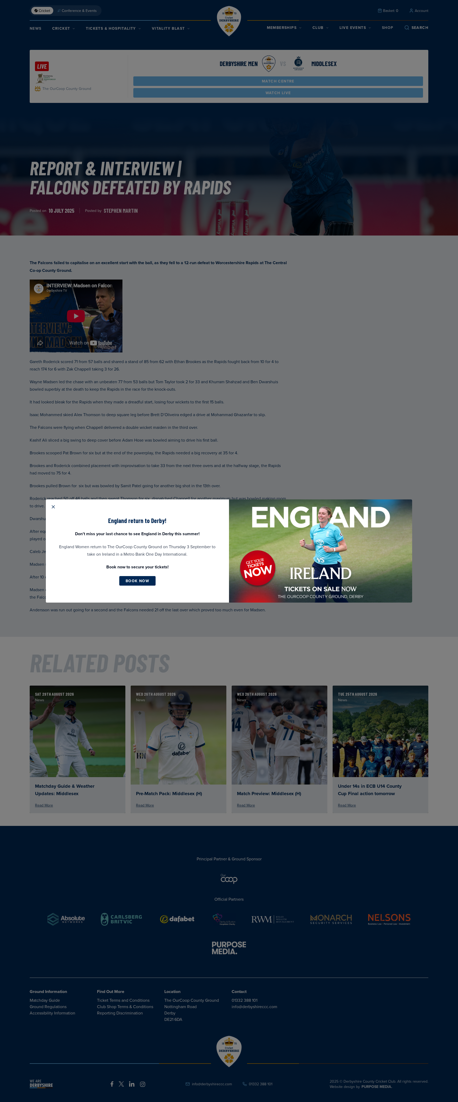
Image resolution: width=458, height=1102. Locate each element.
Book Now (137, 580)
